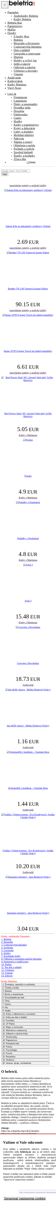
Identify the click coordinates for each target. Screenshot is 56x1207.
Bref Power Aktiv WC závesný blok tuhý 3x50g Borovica (28, 415)
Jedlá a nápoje (22, 64)
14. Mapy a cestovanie (12, 1027)
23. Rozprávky (9, 1056)
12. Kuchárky (8, 1020)
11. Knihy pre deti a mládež (14, 1017)
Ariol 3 (28, 601)
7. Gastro (6, 1004)
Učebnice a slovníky (26, 70)
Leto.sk (11, 94)
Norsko (28, 476)
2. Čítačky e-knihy (10, 988)
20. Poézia (7, 1047)
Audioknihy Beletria (26, 15)
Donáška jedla (22, 107)
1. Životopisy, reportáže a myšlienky (18, 984)
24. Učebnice (8, 1060)
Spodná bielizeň (23, 152)
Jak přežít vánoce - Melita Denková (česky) (28, 725)
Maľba (11, 29)
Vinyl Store (14, 88)
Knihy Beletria (22, 19)
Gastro (17, 118)
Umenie (18, 74)
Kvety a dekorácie (24, 128)
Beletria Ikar (14, 22)
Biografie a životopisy (27, 43)
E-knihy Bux (21, 36)
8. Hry (5, 1007)
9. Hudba (6, 1011)
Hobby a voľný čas (25, 60)
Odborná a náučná (24, 67)
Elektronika (20, 114)
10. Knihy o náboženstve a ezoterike (18, 1014)
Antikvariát (14, 77)
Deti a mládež (22, 50)
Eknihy (11, 33)
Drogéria (19, 111)
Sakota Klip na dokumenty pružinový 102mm (28, 226)
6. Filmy (6, 1001)
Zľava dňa (20, 159)
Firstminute (20, 97)
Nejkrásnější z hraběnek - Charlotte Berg (28, 788)
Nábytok (19, 138)
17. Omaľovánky (9, 1037)
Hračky (18, 121)
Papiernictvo (14, 26)
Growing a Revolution (28, 663)
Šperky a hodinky (24, 155)
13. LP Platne (8, 1024)
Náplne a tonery (23, 142)
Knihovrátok (15, 81)
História (18, 57)
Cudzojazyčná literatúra (27, 46)
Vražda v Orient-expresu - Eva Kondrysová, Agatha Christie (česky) (27, 852)
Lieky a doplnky (24, 131)
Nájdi (4, 174)
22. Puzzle (7, 1053)
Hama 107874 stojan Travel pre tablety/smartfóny (28, 351)
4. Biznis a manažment (12, 994)
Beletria (18, 40)
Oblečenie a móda (24, 145)
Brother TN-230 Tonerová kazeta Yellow (28, 288)
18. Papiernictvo (9, 1040)
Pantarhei (12, 12)
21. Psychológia (9, 1050)
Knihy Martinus (16, 84)
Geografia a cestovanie (27, 53)
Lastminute (20, 100)
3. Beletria (7, 991)
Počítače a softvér (24, 148)
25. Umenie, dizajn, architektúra (16, 1063)
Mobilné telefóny (24, 135)
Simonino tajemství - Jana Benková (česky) (28, 913)
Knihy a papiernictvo (26, 124)
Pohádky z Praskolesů (28, 538)
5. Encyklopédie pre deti (13, 997)
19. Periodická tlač (10, 1043)
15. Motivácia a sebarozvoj (14, 1030)
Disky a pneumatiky (26, 104)
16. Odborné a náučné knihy (15, 1033)
